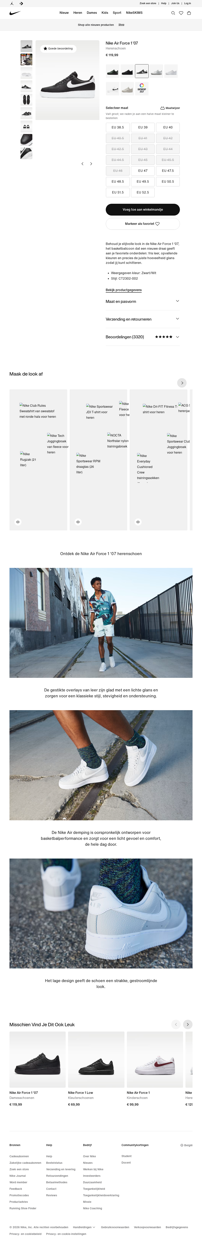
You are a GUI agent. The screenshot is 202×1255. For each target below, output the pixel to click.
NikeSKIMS (134, 12)
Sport (117, 12)
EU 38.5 (118, 127)
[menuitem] (167, 3)
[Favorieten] (181, 13)
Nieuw (64, 12)
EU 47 (143, 170)
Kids (105, 12)
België (188, 1145)
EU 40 (168, 127)
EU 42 (168, 138)
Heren (77, 12)
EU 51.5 (118, 192)
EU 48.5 (118, 181)
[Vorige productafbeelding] (82, 163)
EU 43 (143, 149)
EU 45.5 (168, 160)
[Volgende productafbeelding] (91, 163)
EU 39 (143, 127)
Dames (92, 12)
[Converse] (21, 3)
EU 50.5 (168, 181)
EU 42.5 (118, 149)
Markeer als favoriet (139, 223)
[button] (26, 59)
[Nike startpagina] (15, 13)
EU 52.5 (143, 192)
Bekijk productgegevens (124, 290)
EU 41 (142, 138)
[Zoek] (173, 13)
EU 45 (143, 160)
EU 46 (118, 170)
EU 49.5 (143, 181)
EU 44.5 (118, 160)
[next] (182, 383)
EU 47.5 (168, 170)
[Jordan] (11, 3)
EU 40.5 (118, 138)
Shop (121, 24)
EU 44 (168, 149)
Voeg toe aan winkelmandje (143, 209)
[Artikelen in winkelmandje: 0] (189, 13)
